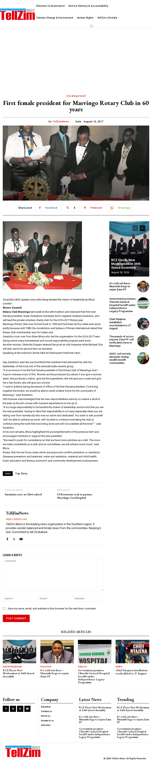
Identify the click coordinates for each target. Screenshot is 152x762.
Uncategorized (76, 95)
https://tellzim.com (16, 519)
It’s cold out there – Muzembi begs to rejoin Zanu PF (120, 286)
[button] (91, 26)
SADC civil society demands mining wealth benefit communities (120, 358)
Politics (45, 667)
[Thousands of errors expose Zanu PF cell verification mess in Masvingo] (143, 341)
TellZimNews (60, 121)
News (119, 667)
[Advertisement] (76, 58)
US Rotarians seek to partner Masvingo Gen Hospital (74, 496)
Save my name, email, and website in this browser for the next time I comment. (52, 608)
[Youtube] (21, 538)
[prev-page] (135, 228)
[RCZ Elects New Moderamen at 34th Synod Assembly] (129, 249)
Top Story (21, 473)
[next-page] (142, 228)
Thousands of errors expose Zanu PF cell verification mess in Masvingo (121, 341)
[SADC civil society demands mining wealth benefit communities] (143, 358)
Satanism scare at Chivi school (23, 494)
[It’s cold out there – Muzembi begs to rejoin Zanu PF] (143, 287)
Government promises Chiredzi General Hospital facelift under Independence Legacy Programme (122, 304)
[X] (14, 538)
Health (82, 667)
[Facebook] (7, 538)
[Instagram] (13, 709)
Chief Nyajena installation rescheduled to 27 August (120, 324)
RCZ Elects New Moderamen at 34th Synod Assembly (126, 263)
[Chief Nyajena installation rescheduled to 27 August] (143, 324)
